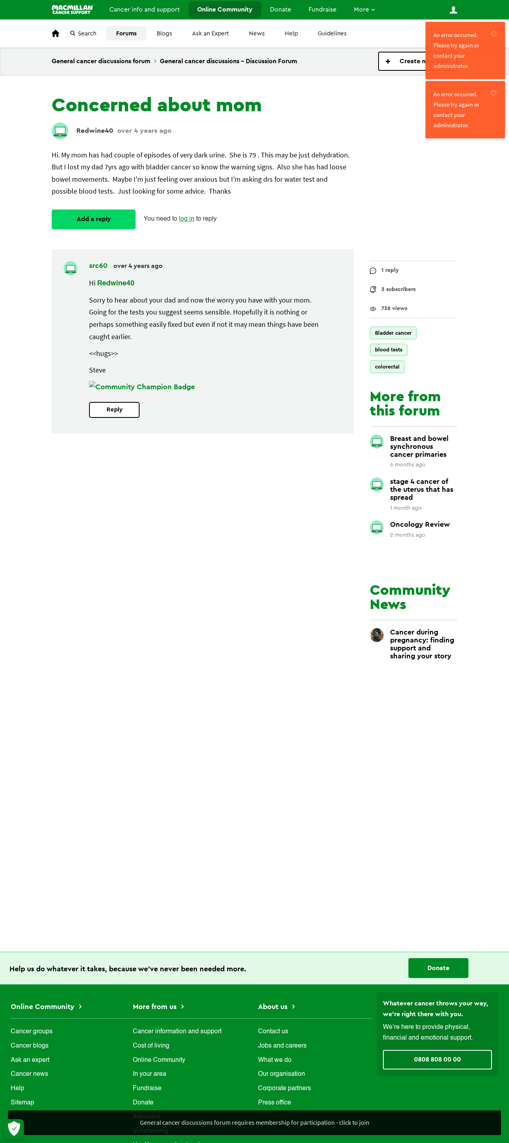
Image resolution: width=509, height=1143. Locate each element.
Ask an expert (30, 1060)
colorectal (387, 366)
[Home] (72, 9)
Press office (274, 1103)
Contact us (273, 1032)
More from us (156, 1006)
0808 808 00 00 (437, 1059)
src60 (99, 265)
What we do (274, 1060)
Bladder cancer (393, 333)
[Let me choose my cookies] (14, 1129)
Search (87, 34)
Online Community (225, 9)
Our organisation (281, 1074)
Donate (280, 9)
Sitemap (22, 1103)
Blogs (164, 34)
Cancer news (29, 1074)
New (417, 61)
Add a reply (94, 219)
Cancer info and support (144, 9)
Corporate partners (284, 1088)
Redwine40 (94, 130)
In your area (149, 1074)
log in (186, 219)
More (361, 9)
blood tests (388, 349)
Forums (126, 34)
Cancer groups (31, 1032)
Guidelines (332, 34)
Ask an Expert (210, 34)
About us (273, 1006)
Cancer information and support (177, 1032)
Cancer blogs (30, 1046)
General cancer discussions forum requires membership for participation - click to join (254, 1122)
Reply (114, 410)
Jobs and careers (282, 1046)
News (257, 34)
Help (291, 34)
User (453, 10)
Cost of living (151, 1046)
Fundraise (322, 9)
